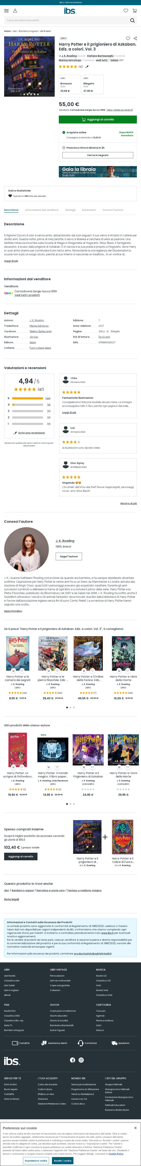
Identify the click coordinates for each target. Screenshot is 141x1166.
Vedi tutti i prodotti (27, 295)
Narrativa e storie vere (50, 890)
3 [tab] (27, 94)
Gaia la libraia (11, 1098)
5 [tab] (34, 94)
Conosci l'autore (112, 210)
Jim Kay (34, 337)
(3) (49, 404)
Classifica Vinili (104, 995)
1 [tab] (20, 94)
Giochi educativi (58, 1015)
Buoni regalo (11, 1089)
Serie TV (8, 1025)
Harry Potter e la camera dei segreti (17, 678)
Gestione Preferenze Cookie (52, 1103)
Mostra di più (129, 503)
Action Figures (57, 1030)
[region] (70, 1144)
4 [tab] (31, 94)
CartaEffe (9, 1094)
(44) (48, 398)
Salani (114, 60)
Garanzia (43, 1098)
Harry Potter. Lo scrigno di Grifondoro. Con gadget (17, 774)
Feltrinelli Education (115, 1105)
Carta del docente (47, 1084)
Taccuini (100, 1010)
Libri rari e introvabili (60, 980)
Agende (100, 1015)
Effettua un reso (46, 1094)
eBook (7, 995)
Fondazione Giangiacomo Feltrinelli (119, 1099)
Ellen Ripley (77, 463)
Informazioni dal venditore (41, 210)
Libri (6, 890)
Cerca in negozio (98, 155)
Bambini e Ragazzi (14, 1030)
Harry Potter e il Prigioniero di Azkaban (88, 774)
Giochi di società (59, 1020)
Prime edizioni (57, 975)
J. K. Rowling (69, 56)
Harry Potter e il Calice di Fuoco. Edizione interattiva (122, 860)
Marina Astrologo (70, 60)
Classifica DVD (12, 1015)
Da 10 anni (104, 337)
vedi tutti (101, 60)
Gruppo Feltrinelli (113, 1084)
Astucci (100, 1030)
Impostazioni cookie (36, 1160)
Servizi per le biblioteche (83, 1084)
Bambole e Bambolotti (62, 1025)
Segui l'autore (69, 556)
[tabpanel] (29, 66)
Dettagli (70, 210)
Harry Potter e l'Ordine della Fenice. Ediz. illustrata (88, 678)
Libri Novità (9, 975)
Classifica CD (103, 980)
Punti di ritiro (10, 1084)
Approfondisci (13, 611)
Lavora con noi (79, 1098)
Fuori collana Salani (40, 348)
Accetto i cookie (62, 1160)
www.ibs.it (107, 933)
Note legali (11, 899)
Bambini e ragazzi (23, 890)
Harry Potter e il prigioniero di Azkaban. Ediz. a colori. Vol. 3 (87, 860)
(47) (41, 389)
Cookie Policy (116, 1153)
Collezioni (55, 990)
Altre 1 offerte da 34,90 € (119, 110)
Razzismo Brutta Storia (117, 1109)
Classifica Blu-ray (13, 1020)
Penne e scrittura (104, 1020)
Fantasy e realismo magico (84, 890)
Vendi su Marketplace (82, 1094)
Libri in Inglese (11, 990)
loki (72, 428)
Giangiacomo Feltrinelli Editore (117, 1091)
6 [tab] (38, 94)
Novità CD (101, 975)
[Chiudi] (135, 1128)
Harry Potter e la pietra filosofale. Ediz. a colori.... (53, 678)
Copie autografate (60, 985)
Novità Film (10, 1010)
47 (81, 66)
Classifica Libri (11, 980)
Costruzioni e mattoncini (63, 1010)
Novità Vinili (102, 990)
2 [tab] (24, 94)
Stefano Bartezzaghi (100, 56)
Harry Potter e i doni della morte (123, 678)
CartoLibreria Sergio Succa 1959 (87, 110)
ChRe (73, 378)
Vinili (98, 985)
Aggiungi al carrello (100, 119)
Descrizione (11, 210)
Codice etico (78, 1103)
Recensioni (89, 210)
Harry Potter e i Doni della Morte (123, 774)
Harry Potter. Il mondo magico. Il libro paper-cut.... (53, 774)
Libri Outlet (9, 985)
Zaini (98, 1025)
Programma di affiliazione (85, 1089)
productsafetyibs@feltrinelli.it (93, 953)
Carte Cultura (45, 1089)
